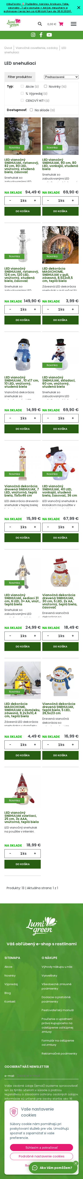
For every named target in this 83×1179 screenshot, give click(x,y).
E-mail (9, 1076)
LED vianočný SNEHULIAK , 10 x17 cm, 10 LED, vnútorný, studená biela (21, 382)
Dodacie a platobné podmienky (56, 999)
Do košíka (23, 211)
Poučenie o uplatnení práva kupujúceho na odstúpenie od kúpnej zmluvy (57, 1025)
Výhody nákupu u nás (57, 967)
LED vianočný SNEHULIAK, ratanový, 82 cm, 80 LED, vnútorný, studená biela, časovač (21, 166)
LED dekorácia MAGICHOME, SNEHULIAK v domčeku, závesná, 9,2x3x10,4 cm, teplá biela (22, 710)
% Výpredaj (36, 93)
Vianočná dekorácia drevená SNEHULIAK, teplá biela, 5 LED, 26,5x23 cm (58, 708)
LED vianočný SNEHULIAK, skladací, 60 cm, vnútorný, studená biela (58, 382)
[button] (75, 1163)
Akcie (32, 86)
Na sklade (45, 110)
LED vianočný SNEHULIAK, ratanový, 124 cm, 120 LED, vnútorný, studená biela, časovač (21, 274)
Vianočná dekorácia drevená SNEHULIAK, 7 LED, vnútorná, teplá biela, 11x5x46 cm (21, 491)
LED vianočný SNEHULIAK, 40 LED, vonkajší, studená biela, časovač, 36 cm (59, 491)
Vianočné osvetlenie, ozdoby (37, 48)
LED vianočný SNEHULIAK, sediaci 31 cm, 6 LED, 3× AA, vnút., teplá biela (22, 599)
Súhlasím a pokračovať (41, 1147)
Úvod (8, 48)
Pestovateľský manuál (58, 1010)
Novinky (57, 86)
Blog (7, 993)
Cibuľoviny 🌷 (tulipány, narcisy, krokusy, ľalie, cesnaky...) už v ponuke (37, 5)
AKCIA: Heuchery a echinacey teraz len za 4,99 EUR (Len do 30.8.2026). (38, 9)
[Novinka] (22, 137)
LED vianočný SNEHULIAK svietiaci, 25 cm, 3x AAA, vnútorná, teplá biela (21, 817)
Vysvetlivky (49, 975)
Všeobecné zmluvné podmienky (56, 986)
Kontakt (9, 1001)
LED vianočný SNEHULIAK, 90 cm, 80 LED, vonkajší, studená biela (60, 164)
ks (25, 200)
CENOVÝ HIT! (37, 100)
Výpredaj (11, 984)
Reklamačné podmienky (59, 1053)
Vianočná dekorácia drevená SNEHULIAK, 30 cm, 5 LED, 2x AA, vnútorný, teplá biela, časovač (59, 601)
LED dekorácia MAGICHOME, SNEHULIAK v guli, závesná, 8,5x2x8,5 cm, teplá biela (57, 274)
